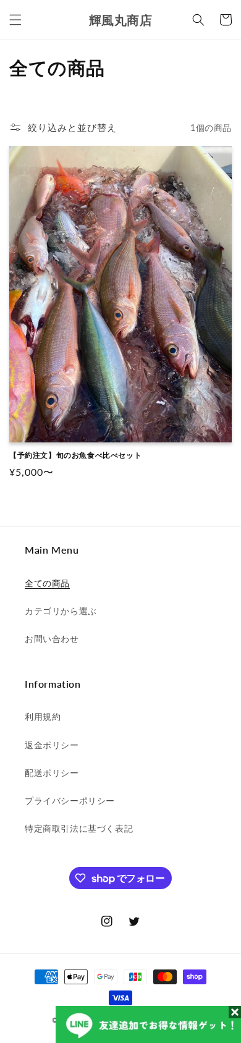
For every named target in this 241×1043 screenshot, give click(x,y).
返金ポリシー (52, 745)
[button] (15, 19)
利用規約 (43, 716)
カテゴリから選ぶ (61, 611)
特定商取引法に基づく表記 (79, 828)
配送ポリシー (52, 772)
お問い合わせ (52, 638)
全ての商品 (47, 583)
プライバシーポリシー (70, 800)
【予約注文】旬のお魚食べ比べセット (75, 455)
